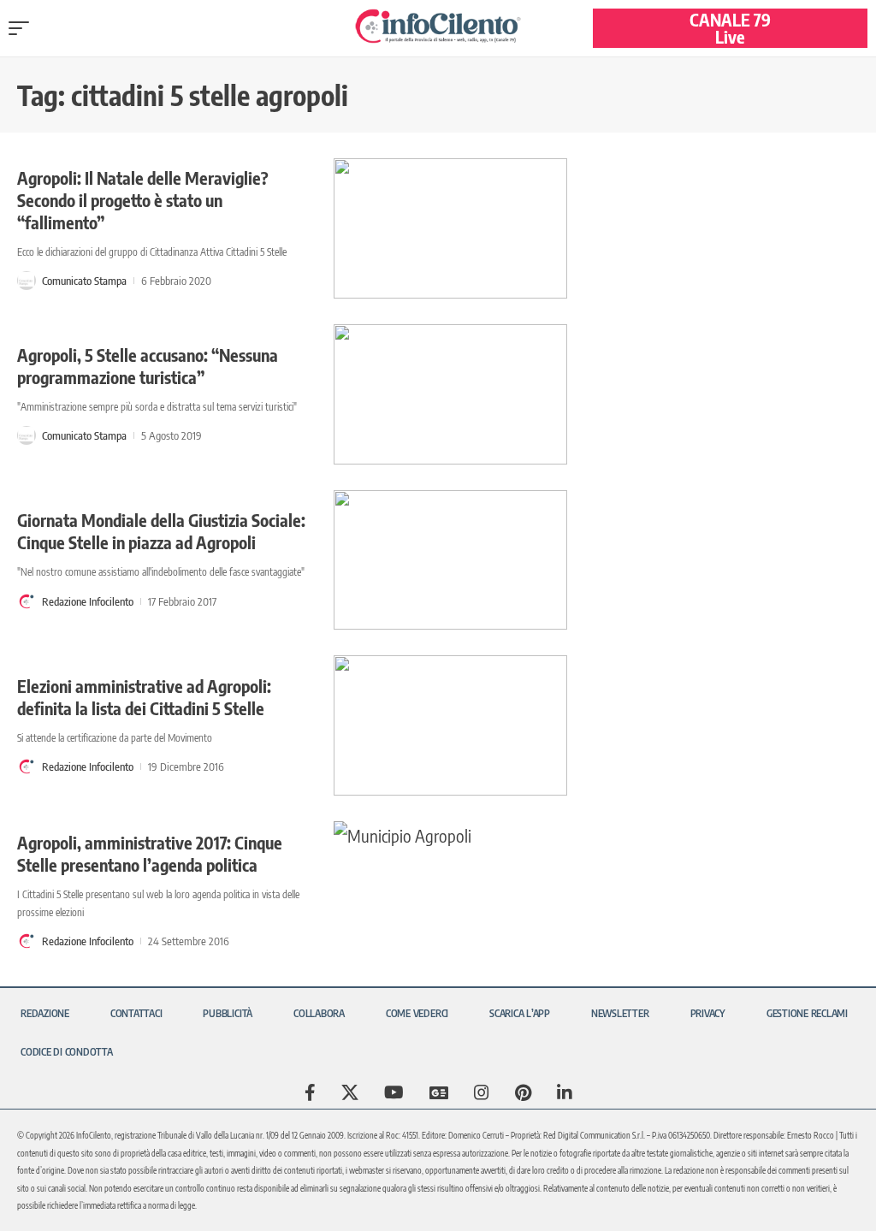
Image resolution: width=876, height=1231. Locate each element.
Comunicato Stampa (84, 280)
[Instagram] (482, 1092)
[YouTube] (394, 1092)
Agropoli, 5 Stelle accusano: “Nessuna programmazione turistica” (147, 366)
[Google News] (439, 1092)
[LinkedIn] (565, 1092)
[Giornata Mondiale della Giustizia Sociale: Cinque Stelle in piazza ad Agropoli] (450, 560)
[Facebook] (310, 1092)
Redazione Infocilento (87, 601)
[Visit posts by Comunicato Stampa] (26, 280)
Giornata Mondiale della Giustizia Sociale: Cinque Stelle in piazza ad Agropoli (161, 531)
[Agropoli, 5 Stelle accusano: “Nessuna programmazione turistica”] (450, 394)
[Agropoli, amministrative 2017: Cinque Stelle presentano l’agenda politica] (450, 891)
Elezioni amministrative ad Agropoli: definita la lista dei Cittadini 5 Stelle (144, 697)
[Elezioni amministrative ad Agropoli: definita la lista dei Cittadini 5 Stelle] (450, 725)
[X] (350, 1092)
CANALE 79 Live (730, 28)
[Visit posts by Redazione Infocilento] (26, 601)
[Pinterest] (523, 1092)
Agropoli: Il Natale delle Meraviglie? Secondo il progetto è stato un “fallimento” (143, 200)
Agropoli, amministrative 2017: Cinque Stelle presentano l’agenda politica (149, 853)
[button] (23, 28)
